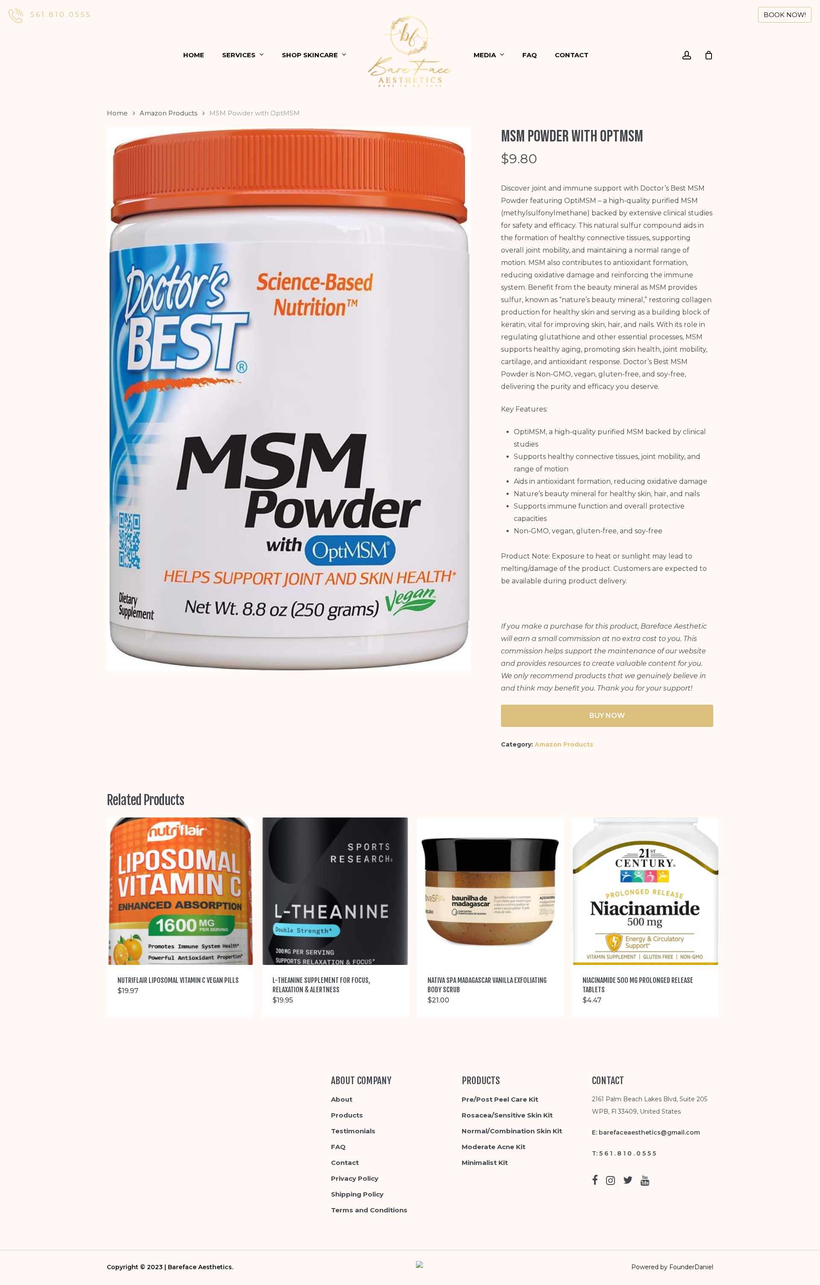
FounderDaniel (691, 1267)
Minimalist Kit (485, 1163)
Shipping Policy (357, 1194)
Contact (345, 1163)
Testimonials (353, 1131)
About (341, 1099)
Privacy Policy (354, 1178)
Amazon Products (168, 113)
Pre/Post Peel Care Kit (500, 1099)
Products (347, 1115)
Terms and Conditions (369, 1210)
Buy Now (607, 716)
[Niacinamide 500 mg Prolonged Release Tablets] (645, 890)
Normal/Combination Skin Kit (512, 1131)
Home (117, 113)
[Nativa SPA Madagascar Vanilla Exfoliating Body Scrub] (490, 890)
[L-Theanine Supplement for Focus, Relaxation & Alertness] (335, 890)
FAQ (338, 1147)
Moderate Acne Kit (493, 1147)
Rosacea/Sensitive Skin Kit (507, 1115)
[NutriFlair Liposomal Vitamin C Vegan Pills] (180, 890)
